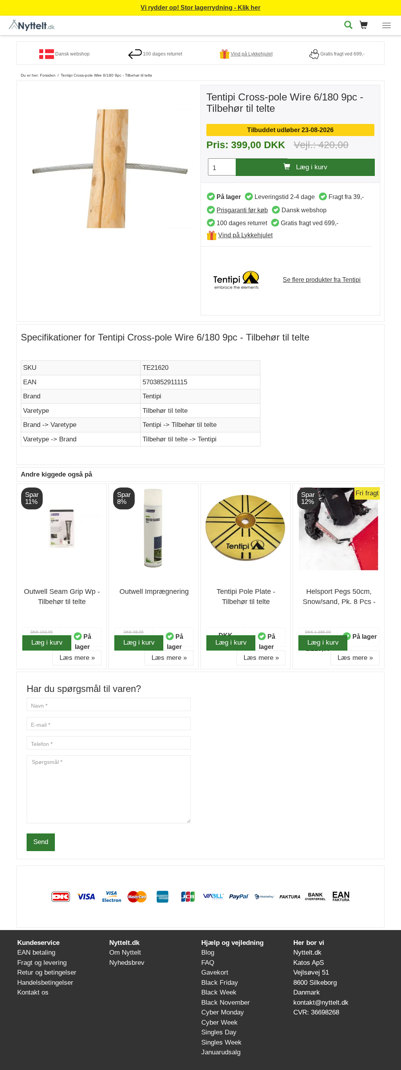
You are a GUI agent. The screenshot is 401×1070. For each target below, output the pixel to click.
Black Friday (219, 982)
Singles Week (221, 1042)
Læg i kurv (308, 167)
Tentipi (152, 396)
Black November (225, 1002)
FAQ (207, 962)
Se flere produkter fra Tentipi (322, 279)
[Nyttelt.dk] (33, 24)
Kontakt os (33, 992)
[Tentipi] (240, 279)
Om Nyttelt (125, 952)
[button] (365, 25)
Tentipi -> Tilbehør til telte (180, 424)
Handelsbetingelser (45, 982)
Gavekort (214, 972)
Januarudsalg (220, 1052)
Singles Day (219, 1032)
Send (40, 842)
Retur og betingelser (46, 972)
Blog (207, 952)
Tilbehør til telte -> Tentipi (180, 439)
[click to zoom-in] (111, 168)
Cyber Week (219, 1022)
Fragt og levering (42, 962)
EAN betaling (36, 952)
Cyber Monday (222, 1012)
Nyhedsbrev (127, 962)
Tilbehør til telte (165, 410)
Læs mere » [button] (77, 657)
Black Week (219, 992)
